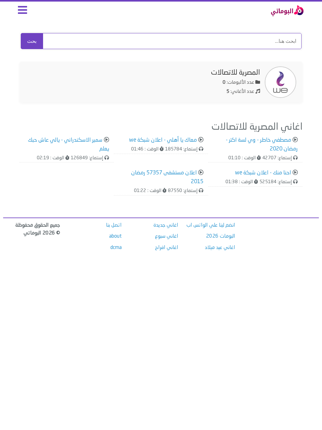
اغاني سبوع (166, 236)
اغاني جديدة (165, 225)
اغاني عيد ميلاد (220, 247)
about (115, 236)
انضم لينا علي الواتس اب (210, 225)
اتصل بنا (114, 225)
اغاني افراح (166, 247)
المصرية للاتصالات (235, 72)
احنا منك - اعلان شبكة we (263, 173)
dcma (116, 247)
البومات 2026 (220, 236)
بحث (31, 41)
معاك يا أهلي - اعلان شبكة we (163, 140)
